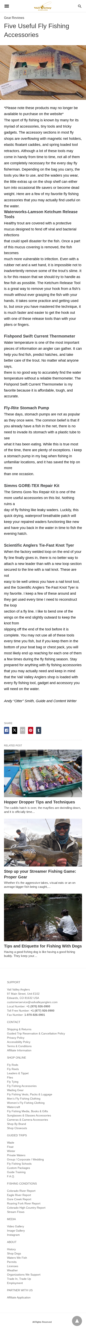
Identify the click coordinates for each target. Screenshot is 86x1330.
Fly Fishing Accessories (22, 1086)
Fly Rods (12, 1064)
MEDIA (11, 1219)
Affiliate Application (19, 1297)
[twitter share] (14, 730)
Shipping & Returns (19, 1029)
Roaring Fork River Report (23, 1203)
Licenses (12, 1266)
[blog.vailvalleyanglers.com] (43, 6)
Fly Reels (13, 1069)
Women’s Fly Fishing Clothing (26, 1102)
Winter (11, 1151)
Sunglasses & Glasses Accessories (29, 1115)
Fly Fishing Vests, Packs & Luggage (29, 1094)
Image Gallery (16, 1230)
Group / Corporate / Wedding (25, 1159)
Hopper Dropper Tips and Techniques (39, 802)
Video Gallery (15, 1226)
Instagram (13, 1234)
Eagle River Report (19, 1195)
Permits (12, 1262)
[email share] (22, 730)
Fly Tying (12, 1081)
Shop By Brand (16, 1123)
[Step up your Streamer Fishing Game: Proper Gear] (43, 843)
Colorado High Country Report (26, 1207)
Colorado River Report (21, 1190)
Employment (15, 1283)
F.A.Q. (11, 1176)
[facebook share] (6, 730)
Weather (12, 1270)
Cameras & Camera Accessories (27, 1119)
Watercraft (13, 1107)
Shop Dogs (14, 1253)
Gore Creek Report (19, 1199)
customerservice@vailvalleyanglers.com (32, 1002)
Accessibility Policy (18, 1042)
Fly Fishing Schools (19, 1163)
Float (10, 1146)
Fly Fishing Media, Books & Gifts (27, 1111)
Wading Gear (15, 1090)
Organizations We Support (23, 1274)
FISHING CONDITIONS (22, 1183)
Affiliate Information (19, 1050)
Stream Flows (15, 1211)
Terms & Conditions (19, 1046)
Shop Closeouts (17, 1128)
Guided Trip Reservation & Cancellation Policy (36, 1033)
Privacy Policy (15, 1037)
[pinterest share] (30, 730)
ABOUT (12, 1242)
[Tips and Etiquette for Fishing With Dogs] (43, 917)
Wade (10, 1142)
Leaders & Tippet (18, 1073)
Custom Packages (18, 1167)
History (11, 1249)
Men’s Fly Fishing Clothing (23, 1098)
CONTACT (13, 1022)
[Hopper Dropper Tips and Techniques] (43, 773)
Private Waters (16, 1155)
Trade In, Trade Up (19, 1278)
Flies (10, 1077)
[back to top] (77, 1321)
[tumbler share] (38, 730)
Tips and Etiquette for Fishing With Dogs (43, 946)
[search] (79, 6)
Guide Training (16, 1172)
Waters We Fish (17, 1257)
